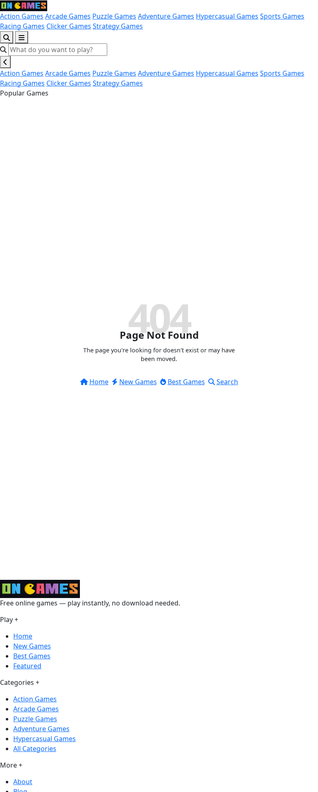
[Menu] (21, 37)
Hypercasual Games (227, 16)
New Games (138, 381)
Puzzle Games (114, 16)
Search (227, 381)
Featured (27, 665)
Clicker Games (68, 26)
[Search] (6, 37)
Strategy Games (118, 26)
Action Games (21, 16)
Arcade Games (68, 16)
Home (98, 381)
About (22, 781)
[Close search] (5, 62)
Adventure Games (166, 16)
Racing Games (22, 26)
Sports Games (282, 16)
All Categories (34, 748)
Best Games (186, 381)
